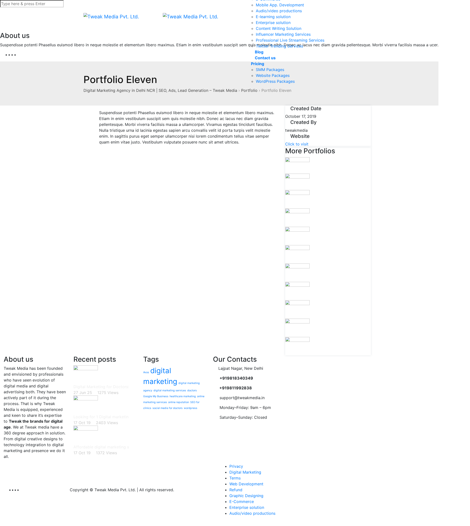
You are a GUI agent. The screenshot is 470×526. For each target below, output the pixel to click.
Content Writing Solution (278, 28)
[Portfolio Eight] (297, 327)
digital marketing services (169, 390)
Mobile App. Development (280, 4)
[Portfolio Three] (297, 235)
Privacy (236, 466)
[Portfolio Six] (297, 290)
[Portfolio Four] (297, 253)
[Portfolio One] (297, 198)
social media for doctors (168, 408)
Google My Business (155, 396)
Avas (146, 372)
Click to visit (296, 144)
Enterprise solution (273, 22)
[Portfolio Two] (297, 217)
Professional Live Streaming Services (290, 40)
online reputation (178, 402)
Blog (258, 51)
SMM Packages (270, 69)
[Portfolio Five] (297, 272)
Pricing (257, 63)
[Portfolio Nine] (297, 345)
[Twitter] (17, 54)
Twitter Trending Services (279, 46)
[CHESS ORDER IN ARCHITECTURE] (297, 181)
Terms (235, 478)
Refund (235, 489)
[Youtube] (20, 54)
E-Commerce (241, 501)
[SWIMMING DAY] (297, 165)
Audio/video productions (279, 10)
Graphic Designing (246, 495)
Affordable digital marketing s (101, 446)
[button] (353, 16)
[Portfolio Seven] (297, 309)
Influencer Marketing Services (283, 34)
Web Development (246, 483)
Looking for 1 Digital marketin (101, 416)
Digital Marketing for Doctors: (101, 386)
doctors (192, 390)
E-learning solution (273, 16)
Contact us (265, 57)
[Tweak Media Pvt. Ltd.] (111, 17)
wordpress (190, 408)
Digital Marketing (245, 472)
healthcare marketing (183, 396)
